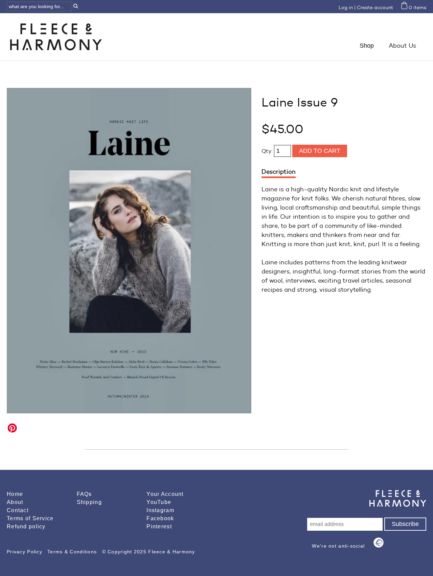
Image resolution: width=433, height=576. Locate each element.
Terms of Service (30, 518)
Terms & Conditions (72, 551)
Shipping (89, 502)
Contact (17, 510)
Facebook (160, 518)
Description (278, 171)
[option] (129, 250)
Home (15, 494)
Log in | (347, 7)
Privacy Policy (25, 551)
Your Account (164, 494)
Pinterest (159, 526)
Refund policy (26, 526)
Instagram (160, 510)
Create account (375, 7)
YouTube (158, 502)
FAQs (84, 494)
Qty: (267, 151)
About (15, 502)
